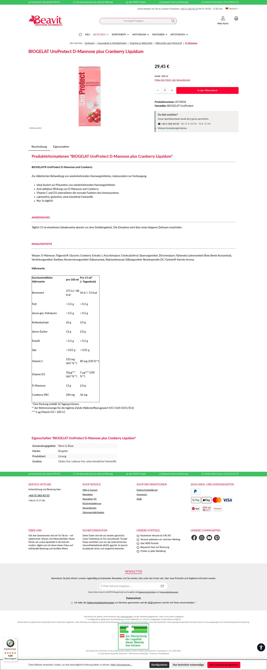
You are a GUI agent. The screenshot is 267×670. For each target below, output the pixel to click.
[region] (88, 96)
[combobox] (135, 21)
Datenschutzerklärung (147, 490)
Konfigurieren (159, 664)
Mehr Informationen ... (121, 665)
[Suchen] (173, 21)
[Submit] (162, 586)
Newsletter (88, 495)
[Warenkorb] (235, 18)
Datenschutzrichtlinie (147, 592)
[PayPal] (195, 491)
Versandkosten (89, 508)
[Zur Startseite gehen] (45, 21)
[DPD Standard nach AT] (195, 508)
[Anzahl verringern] (158, 90)
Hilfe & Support (90, 490)
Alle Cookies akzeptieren (223, 664)
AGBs (139, 499)
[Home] (80, 34)
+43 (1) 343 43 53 (189, 9)
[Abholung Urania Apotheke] (206, 508)
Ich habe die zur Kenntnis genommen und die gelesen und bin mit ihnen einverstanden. (135, 603)
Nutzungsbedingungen (169, 592)
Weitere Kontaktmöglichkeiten (172, 128)
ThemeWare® (163, 654)
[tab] (39, 147)
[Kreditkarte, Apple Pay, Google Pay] (212, 500)
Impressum (142, 495)
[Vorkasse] (217, 508)
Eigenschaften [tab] (61, 146)
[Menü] (15, 639)
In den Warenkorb (207, 90)
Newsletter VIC (90, 499)
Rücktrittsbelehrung (92, 504)
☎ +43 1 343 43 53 (168, 124)
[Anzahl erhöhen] (172, 90)
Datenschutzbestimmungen (100, 603)
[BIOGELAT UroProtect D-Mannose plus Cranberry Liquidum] (88, 96)
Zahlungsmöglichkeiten (93, 513)
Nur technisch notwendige (188, 664)
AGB (150, 603)
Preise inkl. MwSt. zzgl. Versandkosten (172, 80)
